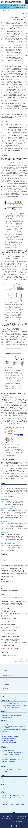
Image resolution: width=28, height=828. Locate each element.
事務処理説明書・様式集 (19, 752)
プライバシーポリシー (16, 821)
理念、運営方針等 (18, 703)
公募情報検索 (4, 750)
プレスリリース (5, 724)
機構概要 (10, 703)
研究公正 (10, 736)
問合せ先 (3, 806)
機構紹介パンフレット (6, 795)
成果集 (22, 795)
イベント (3, 784)
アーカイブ (19, 797)
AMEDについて (5, 700)
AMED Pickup (16, 795)
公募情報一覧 (13, 759)
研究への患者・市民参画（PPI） (9, 738)
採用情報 (11, 804)
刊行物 (2, 792)
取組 (2, 734)
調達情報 (3, 804)
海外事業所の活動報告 (21, 705)
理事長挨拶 (4, 703)
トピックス (12, 778)
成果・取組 (4, 721)
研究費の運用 (20, 769)
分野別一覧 (4, 761)
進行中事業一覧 (5, 715)
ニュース (3, 775)
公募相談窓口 (12, 750)
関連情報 (17, 754)
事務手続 (3, 766)
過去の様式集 (4, 771)
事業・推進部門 (15, 707)
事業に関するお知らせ (21, 778)
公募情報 (3, 747)
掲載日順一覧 (12, 761)
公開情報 (17, 804)
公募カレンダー (6, 752)
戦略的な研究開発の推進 (7, 740)
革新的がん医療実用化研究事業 (9, 655)
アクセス (23, 804)
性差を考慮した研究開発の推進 (9, 742)
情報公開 (4, 736)
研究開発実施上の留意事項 (7, 754)
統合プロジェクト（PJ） (15, 715)
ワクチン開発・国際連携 (7, 717)
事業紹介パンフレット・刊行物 (8, 797)
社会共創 (16, 736)
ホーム (2, 696)
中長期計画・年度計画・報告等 (8, 705)
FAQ (15, 769)
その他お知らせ (5, 780)
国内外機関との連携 (6, 707)
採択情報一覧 (20, 759)
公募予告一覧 (5, 759)
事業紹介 (3, 711)
